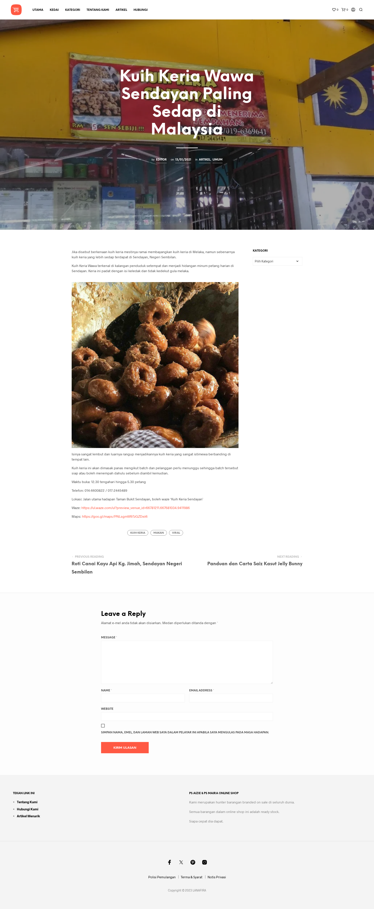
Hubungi (141, 10)
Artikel (121, 10)
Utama (37, 10)
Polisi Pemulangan (162, 877)
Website (107, 709)
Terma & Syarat (191, 877)
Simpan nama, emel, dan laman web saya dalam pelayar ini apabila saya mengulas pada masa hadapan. (185, 732)
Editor (161, 159)
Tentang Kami (98, 10)
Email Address (201, 690)
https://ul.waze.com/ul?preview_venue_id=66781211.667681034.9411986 (135, 508)
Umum (217, 159)
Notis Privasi (217, 877)
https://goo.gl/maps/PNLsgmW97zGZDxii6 (115, 516)
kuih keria (137, 533)
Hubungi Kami (27, 809)
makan (158, 533)
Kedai (54, 10)
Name (106, 690)
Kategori (72, 10)
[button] (335, 10)
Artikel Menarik (28, 816)
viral (176, 533)
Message (109, 637)
